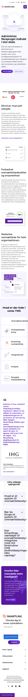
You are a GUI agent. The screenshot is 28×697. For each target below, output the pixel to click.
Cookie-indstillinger (7, 695)
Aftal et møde (7, 71)
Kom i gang (18, 71)
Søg (18, 2)
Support (5, 669)
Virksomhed (7, 656)
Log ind (12, 2)
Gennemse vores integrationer (11, 138)
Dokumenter (7, 662)
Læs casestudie (8, 471)
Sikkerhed (18, 682)
